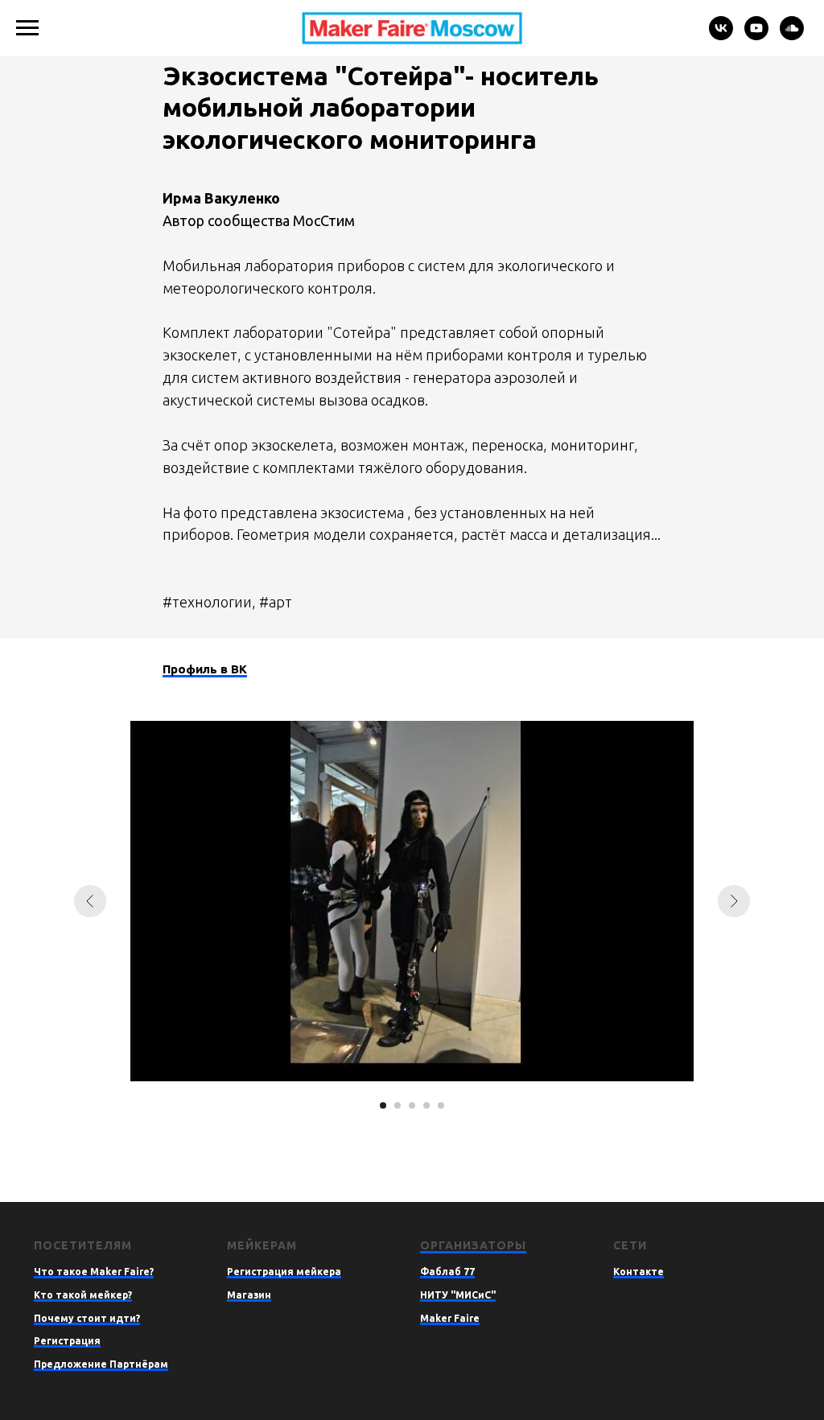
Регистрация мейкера (284, 1271)
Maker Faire (450, 1318)
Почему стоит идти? (87, 1318)
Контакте (638, 1271)
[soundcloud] (792, 36)
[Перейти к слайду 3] (412, 1105)
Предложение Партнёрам (101, 1364)
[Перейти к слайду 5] (441, 1105)
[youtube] (756, 36)
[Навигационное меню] (27, 28)
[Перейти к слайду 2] (397, 1105)
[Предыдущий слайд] (90, 901)
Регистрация (67, 1341)
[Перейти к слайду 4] (426, 1105)
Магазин (249, 1295)
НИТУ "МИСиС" (458, 1295)
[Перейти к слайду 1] (383, 1105)
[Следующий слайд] (734, 901)
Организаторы (473, 1245)
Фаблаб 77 (447, 1271)
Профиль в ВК (205, 669)
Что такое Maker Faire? (94, 1271)
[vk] (721, 36)
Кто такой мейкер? (83, 1295)
